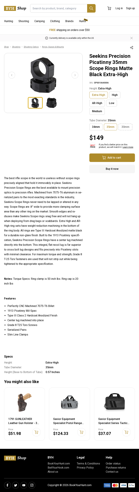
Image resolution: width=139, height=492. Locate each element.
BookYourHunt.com (59, 463)
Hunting (8, 21)
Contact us (112, 471)
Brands (69, 21)
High (115, 95)
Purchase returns (116, 467)
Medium (97, 111)
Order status (113, 463)
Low (111, 103)
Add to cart (114, 157)
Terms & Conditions (88, 463)
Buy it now (112, 168)
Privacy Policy (85, 467)
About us (53, 471)
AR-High (97, 103)
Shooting (23, 21)
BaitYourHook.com (58, 467)
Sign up (130, 8)
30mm (125, 126)
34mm (96, 126)
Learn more (128, 147)
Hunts (82, 21)
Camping (39, 21)
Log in (119, 8)
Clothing (55, 21)
